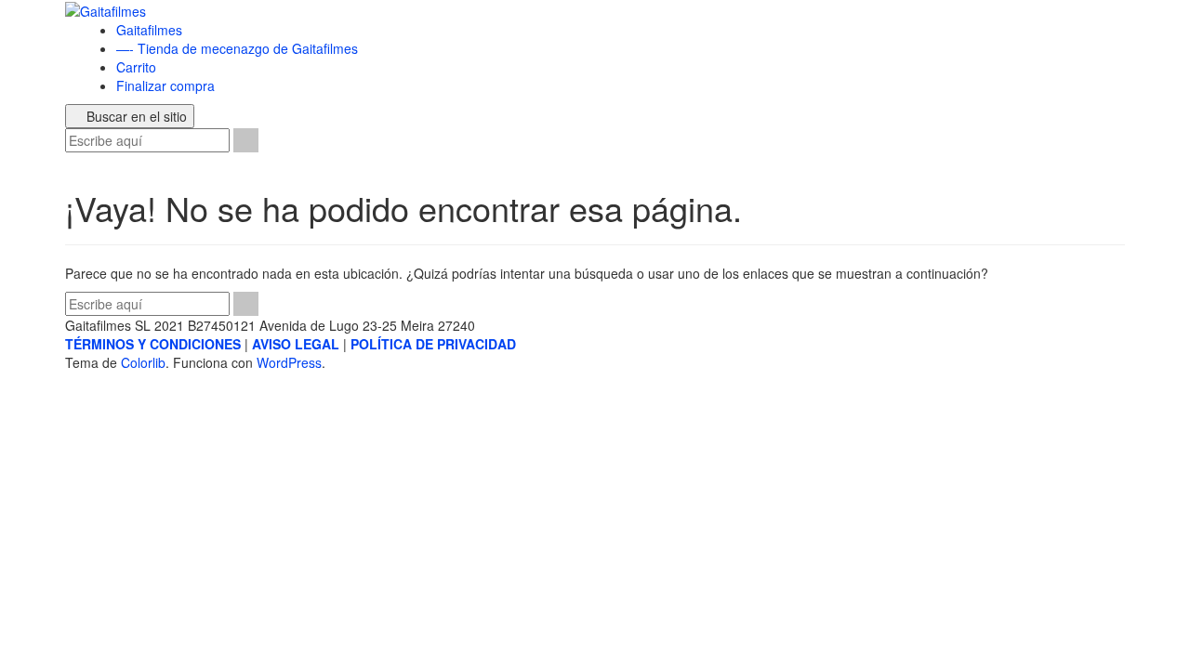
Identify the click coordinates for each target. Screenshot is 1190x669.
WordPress (289, 362)
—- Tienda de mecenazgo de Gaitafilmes (237, 48)
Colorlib (143, 362)
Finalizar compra (165, 85)
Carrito (136, 67)
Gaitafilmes (149, 29)
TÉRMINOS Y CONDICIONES (153, 343)
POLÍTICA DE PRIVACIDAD (433, 343)
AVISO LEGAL (295, 343)
